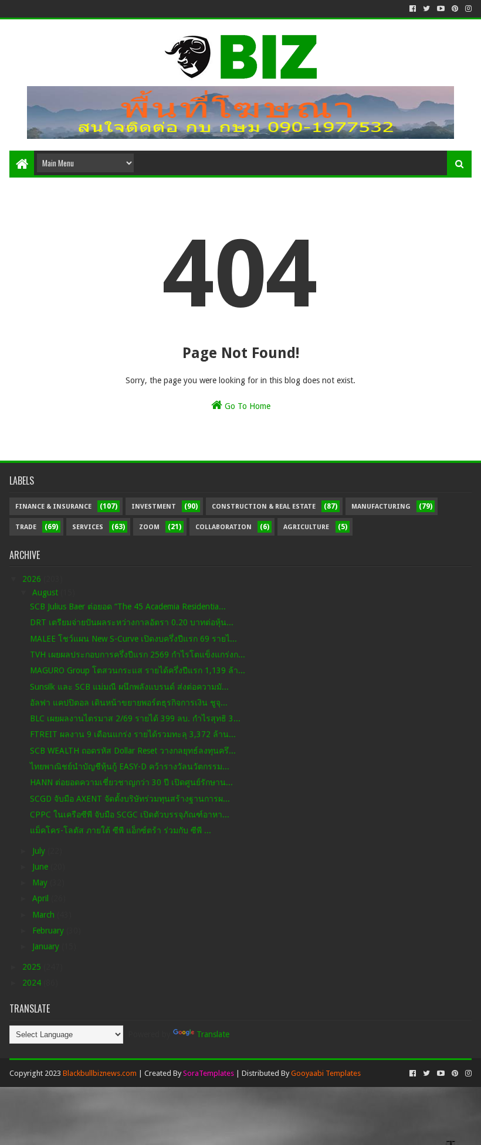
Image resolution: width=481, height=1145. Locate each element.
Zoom (149, 527)
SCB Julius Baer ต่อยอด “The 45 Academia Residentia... (128, 606)
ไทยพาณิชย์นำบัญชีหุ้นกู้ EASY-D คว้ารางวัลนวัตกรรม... (129, 766)
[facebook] (412, 9)
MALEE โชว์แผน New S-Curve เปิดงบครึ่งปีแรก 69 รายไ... (133, 638)
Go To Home (246, 406)
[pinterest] (454, 9)
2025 (32, 967)
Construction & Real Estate (264, 506)
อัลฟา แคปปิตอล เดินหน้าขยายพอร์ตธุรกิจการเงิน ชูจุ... (129, 702)
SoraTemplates (208, 1073)
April (41, 898)
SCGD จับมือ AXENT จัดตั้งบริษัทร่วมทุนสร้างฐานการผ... (130, 798)
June (41, 866)
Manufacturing (381, 506)
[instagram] (467, 9)
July (40, 851)
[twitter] (426, 9)
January (47, 946)
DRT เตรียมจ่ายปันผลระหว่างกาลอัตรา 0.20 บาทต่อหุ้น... (131, 622)
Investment (153, 506)
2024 (32, 982)
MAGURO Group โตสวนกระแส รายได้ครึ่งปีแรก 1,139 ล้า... (137, 670)
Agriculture (306, 527)
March (44, 914)
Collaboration (223, 527)
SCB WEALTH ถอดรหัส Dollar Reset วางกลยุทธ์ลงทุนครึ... (133, 750)
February (49, 930)
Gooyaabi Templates (326, 1073)
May (41, 882)
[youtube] (441, 9)
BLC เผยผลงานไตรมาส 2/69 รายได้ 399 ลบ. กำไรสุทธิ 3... (135, 718)
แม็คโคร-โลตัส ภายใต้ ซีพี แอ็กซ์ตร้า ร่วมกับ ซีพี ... (120, 830)
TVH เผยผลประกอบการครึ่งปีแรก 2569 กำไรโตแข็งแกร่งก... (137, 654)
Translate (213, 1034)
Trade (25, 527)
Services (87, 527)
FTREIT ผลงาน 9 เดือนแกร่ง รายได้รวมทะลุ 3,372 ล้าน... (133, 734)
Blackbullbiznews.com (100, 1073)
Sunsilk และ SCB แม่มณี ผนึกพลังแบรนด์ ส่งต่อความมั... (129, 686)
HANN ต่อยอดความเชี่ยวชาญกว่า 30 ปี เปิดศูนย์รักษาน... (131, 782)
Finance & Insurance (53, 506)
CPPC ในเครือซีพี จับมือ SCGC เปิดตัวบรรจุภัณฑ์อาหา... (129, 814)
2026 (32, 579)
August (46, 592)
